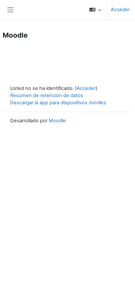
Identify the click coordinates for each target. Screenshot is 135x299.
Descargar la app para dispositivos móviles (58, 103)
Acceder (120, 9)
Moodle (57, 121)
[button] (95, 10)
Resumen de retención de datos (46, 95)
